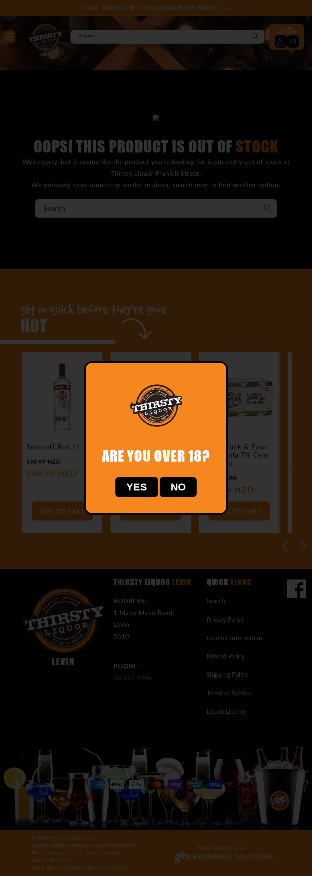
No (178, 486)
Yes (136, 486)
